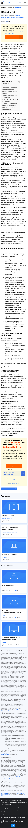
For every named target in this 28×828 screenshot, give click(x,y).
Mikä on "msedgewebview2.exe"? (11, 611)
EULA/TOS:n (17, 709)
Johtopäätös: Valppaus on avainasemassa (9, 108)
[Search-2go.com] (14, 507)
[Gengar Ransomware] (14, 546)
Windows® (21, 478)
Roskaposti (5, 532)
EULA (23, 31)
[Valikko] (25, 2)
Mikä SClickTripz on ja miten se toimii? (9, 84)
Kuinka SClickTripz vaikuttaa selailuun (10, 92)
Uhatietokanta (4, 7)
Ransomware (5, 557)
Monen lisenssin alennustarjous (9, 473)
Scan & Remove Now (12, 37)
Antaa (3, 588)
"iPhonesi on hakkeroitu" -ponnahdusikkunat (12, 639)
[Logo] (5, 2)
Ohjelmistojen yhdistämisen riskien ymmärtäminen (9, 88)
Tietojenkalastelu (12, 532)
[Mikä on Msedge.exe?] (14, 576)
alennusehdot (16, 710)
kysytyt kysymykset (20, 793)
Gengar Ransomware (10, 554)
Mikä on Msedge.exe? (10, 585)
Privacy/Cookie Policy (9, 33)
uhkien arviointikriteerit (5, 794)
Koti (2, 800)
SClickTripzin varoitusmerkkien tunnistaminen (10, 100)
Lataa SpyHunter (12, 466)
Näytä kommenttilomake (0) (9, 488)
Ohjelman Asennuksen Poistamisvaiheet (13, 800)
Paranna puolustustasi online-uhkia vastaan (10, 96)
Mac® (14, 479)
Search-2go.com (8, 516)
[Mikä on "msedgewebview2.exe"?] (14, 601)
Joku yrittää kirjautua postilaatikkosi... (10, 528)
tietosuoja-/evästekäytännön (6, 710)
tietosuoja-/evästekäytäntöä (6, 778)
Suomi (22, 2)
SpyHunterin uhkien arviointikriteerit (9, 802)
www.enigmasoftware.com (17, 737)
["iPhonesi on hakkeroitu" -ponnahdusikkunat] (14, 629)
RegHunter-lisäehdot (6, 804)
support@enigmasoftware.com (7, 753)
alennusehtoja (16, 778)
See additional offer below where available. (12, 31)
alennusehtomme (4, 793)
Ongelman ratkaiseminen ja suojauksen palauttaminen (9, 104)
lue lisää (8, 712)
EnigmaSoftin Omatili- (5, 754)
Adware (11, 7)
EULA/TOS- (18, 776)
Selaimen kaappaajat (6, 17)
